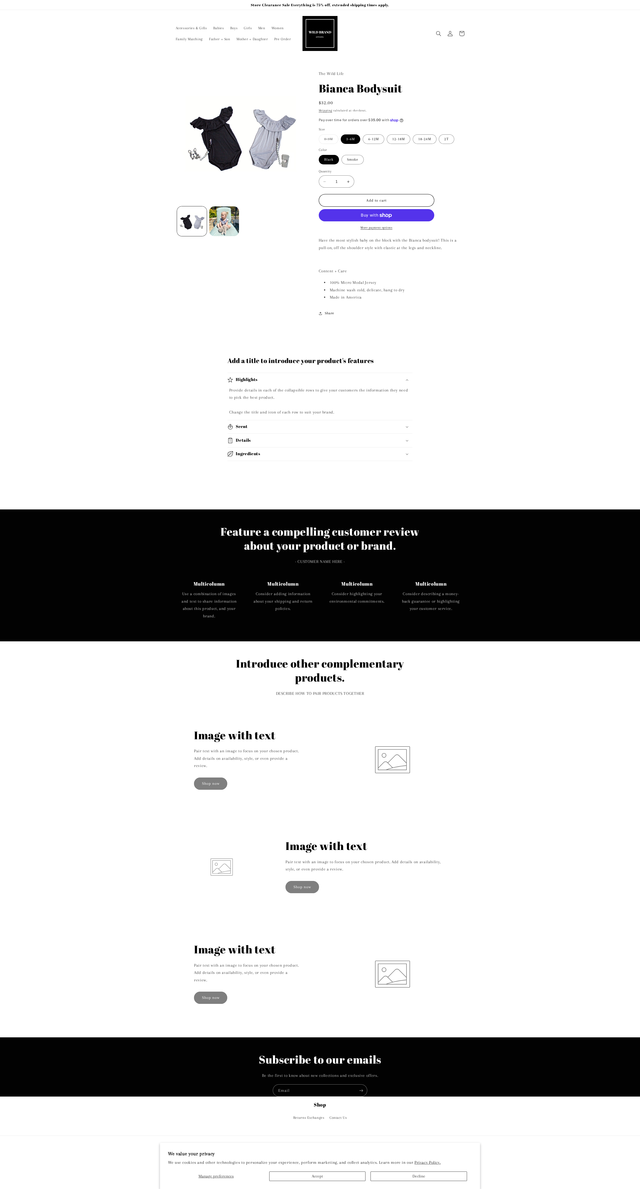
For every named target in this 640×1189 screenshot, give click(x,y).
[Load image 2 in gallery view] (224, 221)
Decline (418, 1176)
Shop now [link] (211, 783)
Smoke (352, 160)
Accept (317, 1176)
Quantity (325, 171)
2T (446, 139)
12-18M (398, 139)
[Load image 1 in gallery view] (192, 221)
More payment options (376, 228)
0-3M (331, 140)
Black (329, 160)
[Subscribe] (361, 1090)
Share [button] (329, 313)
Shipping (325, 110)
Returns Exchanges (308, 1118)
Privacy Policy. (427, 1162)
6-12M (373, 139)
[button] (438, 33)
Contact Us (338, 1118)
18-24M (424, 139)
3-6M (350, 139)
